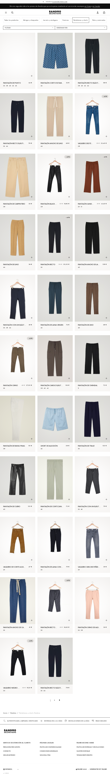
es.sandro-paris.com (59, 1)
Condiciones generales (49, 751)
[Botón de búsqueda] (12, 13)
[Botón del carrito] (104, 13)
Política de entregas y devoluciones (90, 747)
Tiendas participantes (84, 755)
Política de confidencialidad (50, 747)
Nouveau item (45, 755)
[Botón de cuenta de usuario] (97, 13)
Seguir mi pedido (9, 755)
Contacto (7, 751)
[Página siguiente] (60, 700)
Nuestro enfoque (83, 751)
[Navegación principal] (6, 13)
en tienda (96, 6)
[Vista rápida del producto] (32, 76)
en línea (88, 6)
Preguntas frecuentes (11, 747)
